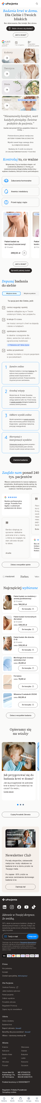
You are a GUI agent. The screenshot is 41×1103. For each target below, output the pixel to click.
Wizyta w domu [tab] (11, 293)
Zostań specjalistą (9, 976)
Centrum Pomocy (8, 987)
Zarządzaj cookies (9, 1092)
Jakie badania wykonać (11, 991)
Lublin (23, 1058)
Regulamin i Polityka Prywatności (14, 1090)
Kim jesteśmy (7, 968)
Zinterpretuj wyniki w (16, 444)
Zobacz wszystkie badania (20, 715)
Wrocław (5, 1062)
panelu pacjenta (16, 402)
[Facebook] (19, 907)
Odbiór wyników (8, 998)
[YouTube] (26, 907)
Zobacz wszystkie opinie (21, 565)
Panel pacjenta (7, 995)
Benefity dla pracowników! (13, 1032)
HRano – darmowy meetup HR (14, 1036)
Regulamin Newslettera (28, 942)
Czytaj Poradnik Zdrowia (20, 814)
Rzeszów (24, 1062)
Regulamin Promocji (9, 1006)
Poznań (5, 1065)
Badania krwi (7, 1024)
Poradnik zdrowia (8, 1002)
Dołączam (32, 936)
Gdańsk (24, 1051)
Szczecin (24, 1065)
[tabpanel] (20, 376)
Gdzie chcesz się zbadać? (22, 28)
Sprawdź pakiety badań (20, 270)
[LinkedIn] (4, 907)
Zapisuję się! (20, 887)
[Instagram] (12, 907)
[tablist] (20, 293)
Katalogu (31, 371)
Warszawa (25, 1047)
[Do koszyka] (24, 253)
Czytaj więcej (9, 792)
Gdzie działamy (8, 1021)
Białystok (24, 1054)
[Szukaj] (37, 3)
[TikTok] (33, 907)
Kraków (5, 1047)
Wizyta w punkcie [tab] (30, 293)
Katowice (5, 1051)
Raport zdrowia (8, 1028)
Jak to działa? (20, 35)
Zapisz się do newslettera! (12, 1009)
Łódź (4, 1058)
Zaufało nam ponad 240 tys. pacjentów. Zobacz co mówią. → (20, 129)
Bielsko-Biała (7, 1054)
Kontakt (5, 972)
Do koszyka (26, 609)
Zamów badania (20, 460)
